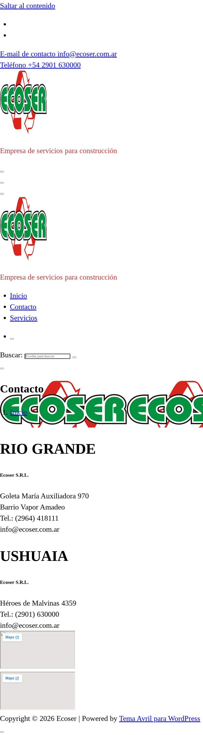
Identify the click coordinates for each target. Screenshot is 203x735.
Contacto (23, 307)
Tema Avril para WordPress (159, 718)
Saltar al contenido (27, 5)
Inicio (18, 295)
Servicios (23, 318)
